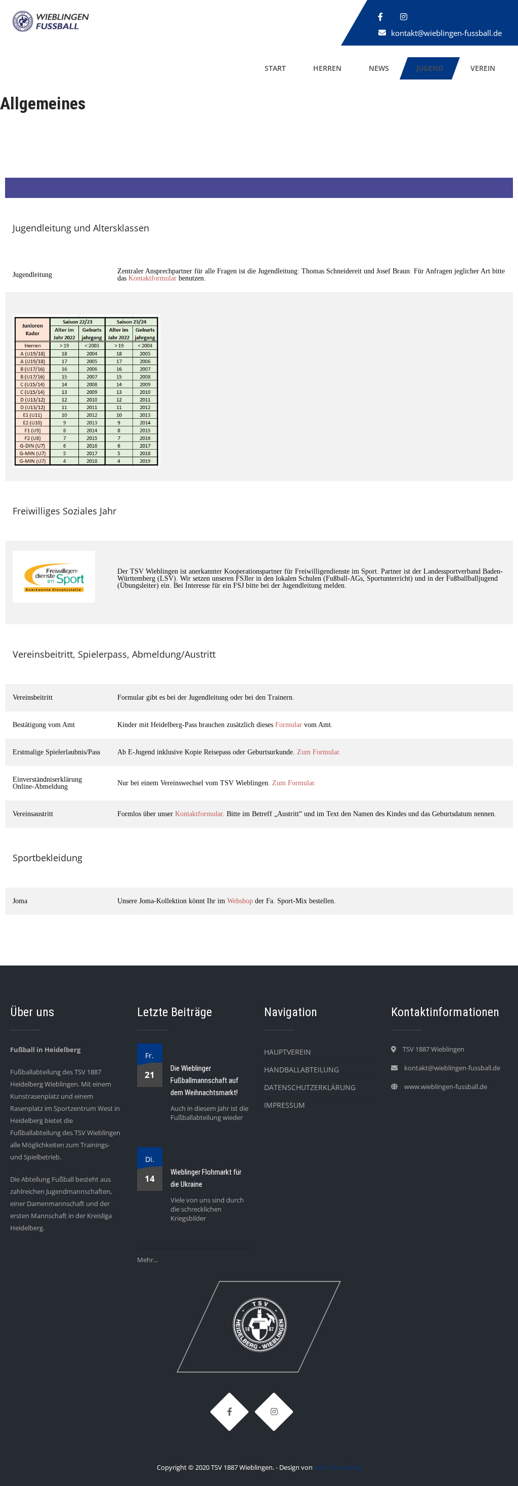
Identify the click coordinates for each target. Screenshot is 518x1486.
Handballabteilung (301, 1069)
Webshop (240, 901)
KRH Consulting (337, 1467)
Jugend (429, 68)
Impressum (284, 1105)
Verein (482, 68)
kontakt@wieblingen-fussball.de (446, 33)
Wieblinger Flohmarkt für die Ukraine (205, 1178)
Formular (288, 725)
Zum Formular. (319, 752)
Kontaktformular (152, 278)
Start (275, 68)
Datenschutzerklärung (310, 1087)
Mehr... (147, 1259)
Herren (327, 68)
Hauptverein (287, 1052)
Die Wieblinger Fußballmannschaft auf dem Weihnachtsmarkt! (204, 1080)
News (379, 68)
